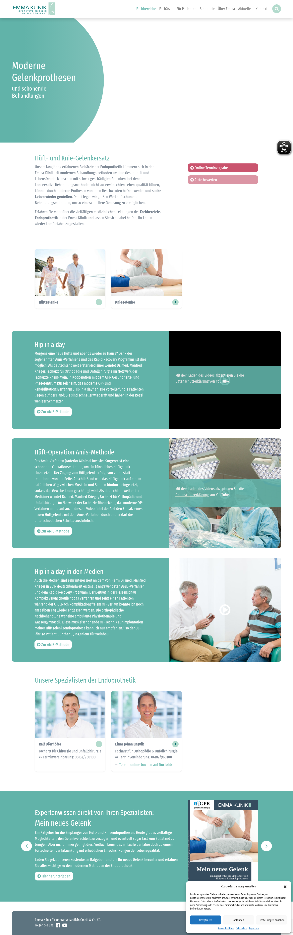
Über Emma (226, 8)
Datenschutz (241, 928)
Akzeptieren (205, 920)
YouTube (64, 925)
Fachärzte (166, 8)
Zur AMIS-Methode (54, 411)
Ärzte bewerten (205, 179)
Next (266, 846)
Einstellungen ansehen (271, 920)
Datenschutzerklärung (192, 381)
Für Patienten (187, 8)
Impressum (254, 928)
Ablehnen (238, 920)
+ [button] (99, 744)
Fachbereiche (146, 8)
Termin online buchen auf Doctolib (145, 764)
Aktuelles (245, 8)
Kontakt (261, 8)
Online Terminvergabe (211, 167)
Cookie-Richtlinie (226, 928)
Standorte (207, 8)
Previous (26, 846)
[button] (285, 886)
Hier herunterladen (55, 876)
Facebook (58, 925)
